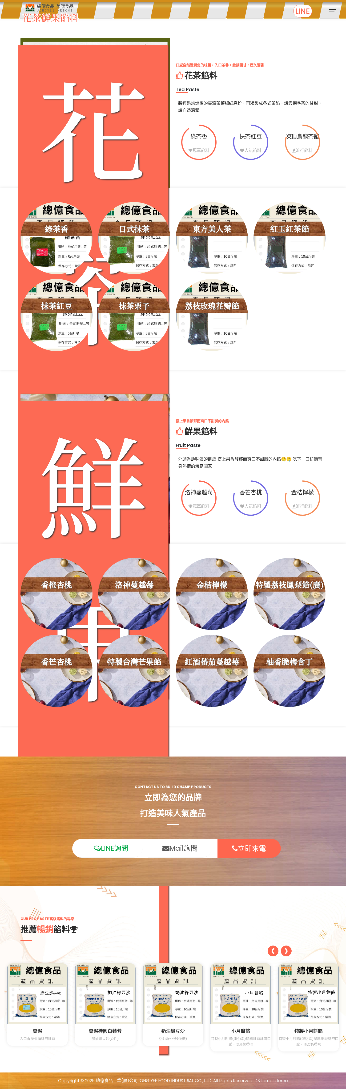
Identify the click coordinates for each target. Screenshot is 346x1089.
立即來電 (252, 848)
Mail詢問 (183, 848)
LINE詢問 (114, 848)
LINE (302, 11)
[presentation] (273, 952)
